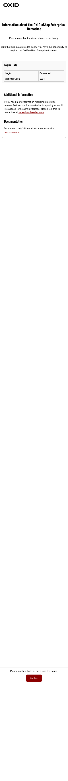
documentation (11, 132)
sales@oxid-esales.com (31, 112)
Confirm (34, 678)
